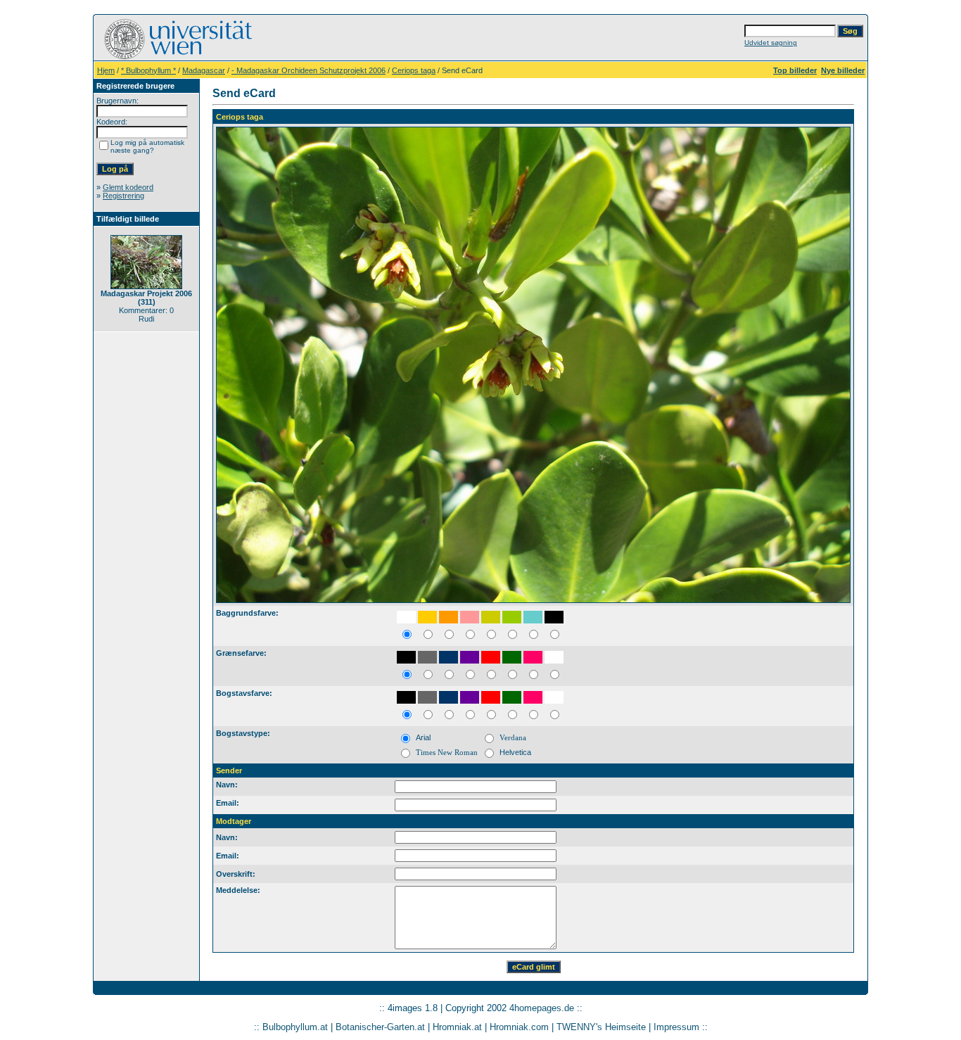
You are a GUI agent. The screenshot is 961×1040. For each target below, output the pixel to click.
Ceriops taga (413, 70)
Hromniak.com (519, 1027)
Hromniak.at (457, 1027)
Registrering (123, 195)
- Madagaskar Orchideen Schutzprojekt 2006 (308, 70)
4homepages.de (541, 1008)
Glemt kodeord (128, 187)
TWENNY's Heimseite (601, 1027)
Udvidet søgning (770, 42)
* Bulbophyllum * (148, 70)
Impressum (676, 1027)
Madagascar (203, 70)
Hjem (106, 70)
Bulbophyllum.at (295, 1027)
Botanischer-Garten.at (380, 1027)
